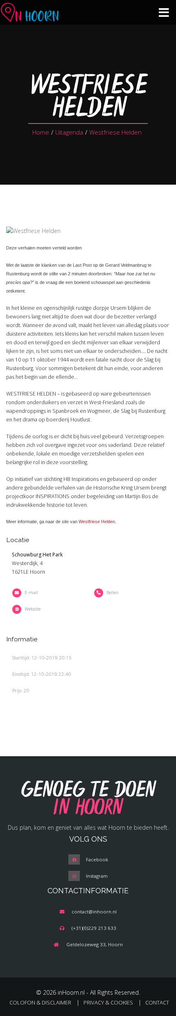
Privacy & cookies (108, 1002)
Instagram (97, 876)
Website (33, 609)
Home (40, 132)
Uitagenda (69, 132)
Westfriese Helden (115, 132)
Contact (157, 1002)
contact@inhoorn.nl (94, 911)
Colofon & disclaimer (40, 1002)
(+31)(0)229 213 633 (94, 928)
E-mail (31, 592)
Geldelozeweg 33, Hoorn (94, 944)
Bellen (112, 592)
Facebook (97, 859)
